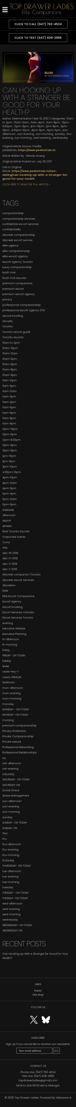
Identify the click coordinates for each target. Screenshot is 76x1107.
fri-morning (9, 644)
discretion (8, 585)
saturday (8, 774)
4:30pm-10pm (20, 130)
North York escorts (14, 278)
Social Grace (10, 790)
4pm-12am (9, 483)
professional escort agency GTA (23, 310)
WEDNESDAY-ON (12, 930)
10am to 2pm (11, 343)
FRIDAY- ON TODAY (13, 655)
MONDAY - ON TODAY (15, 709)
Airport (6, 520)
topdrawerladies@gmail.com (38, 1080)
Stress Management (15, 795)
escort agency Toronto (17, 262)
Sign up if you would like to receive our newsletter (38, 1044)
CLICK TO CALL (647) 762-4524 (38, 24)
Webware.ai (63, 1097)
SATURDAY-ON (11, 785)
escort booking (12, 607)
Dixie (5, 590)
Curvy (6, 542)
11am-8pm (53, 122)
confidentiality (11, 229)
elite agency (10, 245)
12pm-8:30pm (11, 440)
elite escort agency (15, 256)
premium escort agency (18, 294)
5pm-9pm (9, 504)
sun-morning (44, 134)
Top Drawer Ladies (27, 1097)
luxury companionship (17, 267)
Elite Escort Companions (18, 596)
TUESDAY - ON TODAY (15, 893)
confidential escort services (20, 224)
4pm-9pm (38, 130)
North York (8, 272)
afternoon (8, 515)
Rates (38, 991)
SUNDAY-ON (9, 828)
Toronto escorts (12, 337)
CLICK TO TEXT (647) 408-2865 (38, 38)
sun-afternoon (12, 801)
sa (4, 758)
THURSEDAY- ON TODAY (16, 866)
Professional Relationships (19, 752)
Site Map (38, 995)
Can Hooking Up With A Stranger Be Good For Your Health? (36, 101)
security (7, 321)
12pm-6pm (9, 434)
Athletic (7, 526)
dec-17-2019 (10, 558)
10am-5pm (9, 359)
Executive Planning (14, 634)
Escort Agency (11, 601)
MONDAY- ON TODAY (15, 715)
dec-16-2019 (10, 553)
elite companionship (16, 251)
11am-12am (9, 391)
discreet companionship (18, 235)
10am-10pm (10, 348)
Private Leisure (11, 742)
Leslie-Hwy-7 (10, 671)
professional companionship (21, 305)
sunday (60, 134)
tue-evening (10, 876)
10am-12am (21, 122)
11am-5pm (9, 407)
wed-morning (11, 914)
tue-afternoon (11, 871)
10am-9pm (9, 375)
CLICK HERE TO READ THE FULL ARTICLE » (26, 184)
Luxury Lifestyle (11, 677)
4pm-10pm (9, 477)
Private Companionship (18, 736)
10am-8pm (9, 369)
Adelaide (8, 510)
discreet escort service (17, 240)
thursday (8, 860)
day (5, 547)
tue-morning (23, 138)
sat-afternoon (11, 763)
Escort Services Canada (18, 612)
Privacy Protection (14, 731)
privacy (7, 299)
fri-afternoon (10, 639)
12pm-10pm (10, 429)
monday (8, 704)
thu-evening (10, 849)
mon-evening (11, 693)
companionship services (18, 219)
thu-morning (10, 855)
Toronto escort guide (16, 332)
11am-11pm (9, 386)
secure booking (12, 316)
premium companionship (19, 725)
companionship (13, 213)
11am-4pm (37, 122)
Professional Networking (18, 747)
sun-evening (25, 134)
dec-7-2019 (9, 569)
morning (8, 720)
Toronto (7, 326)
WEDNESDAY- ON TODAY (17, 925)
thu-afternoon (11, 844)
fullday (6, 661)
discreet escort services (18, 580)
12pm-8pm (9, 445)
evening (7, 623)
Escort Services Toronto (17, 617)
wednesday (60, 138)
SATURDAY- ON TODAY (16, 779)
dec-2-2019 (9, 564)
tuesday (7, 887)
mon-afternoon (12, 688)
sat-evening (10, 768)
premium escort (13, 289)
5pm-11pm (54, 130)
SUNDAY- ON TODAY (14, 822)
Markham (8, 682)
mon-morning (11, 698)
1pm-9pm (52, 126)
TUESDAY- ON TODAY (15, 898)
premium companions (17, 283)
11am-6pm (9, 413)
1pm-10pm (37, 126)
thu (4, 839)
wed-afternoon (12, 903)
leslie (5, 666)
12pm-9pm (21, 126)
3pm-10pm (9, 466)
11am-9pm (9, 423)
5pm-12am (9, 499)
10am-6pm (9, 364)
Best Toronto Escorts (16, 531)
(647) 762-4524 (46, 1072)
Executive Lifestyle (13, 628)
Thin (5, 833)
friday (6, 650)
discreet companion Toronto (21, 574)
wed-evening (42, 138)
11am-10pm (9, 380)
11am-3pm (9, 396)
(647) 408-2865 (44, 1076)
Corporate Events (13, 537)
